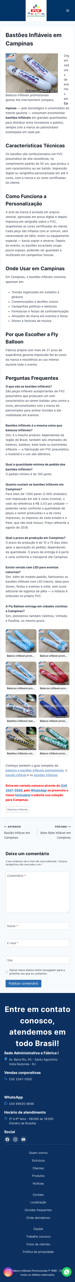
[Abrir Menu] (67, 10)
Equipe (38, 1229)
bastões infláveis (46, 775)
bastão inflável (16, 775)
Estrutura (38, 1160)
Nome (12, 926)
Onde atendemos (38, 1217)
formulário (23, 795)
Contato (38, 1194)
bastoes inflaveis (17, 809)
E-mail (12, 943)
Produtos (38, 1176)
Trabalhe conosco (38, 1236)
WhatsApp (39, 790)
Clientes (38, 1168)
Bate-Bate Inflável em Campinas (55, 832)
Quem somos (38, 1153)
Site (10, 960)
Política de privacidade (38, 1252)
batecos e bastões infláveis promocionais (35, 770)
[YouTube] (23, 1139)
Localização (38, 1202)
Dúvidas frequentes (38, 1210)
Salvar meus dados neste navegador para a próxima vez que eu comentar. (37, 971)
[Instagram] (15, 1139)
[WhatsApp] (67, 1272)
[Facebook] (7, 1139)
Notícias (38, 1183)
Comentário (16, 875)
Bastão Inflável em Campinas (17, 832)
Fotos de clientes (38, 1244)
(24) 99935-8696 (21, 1104)
